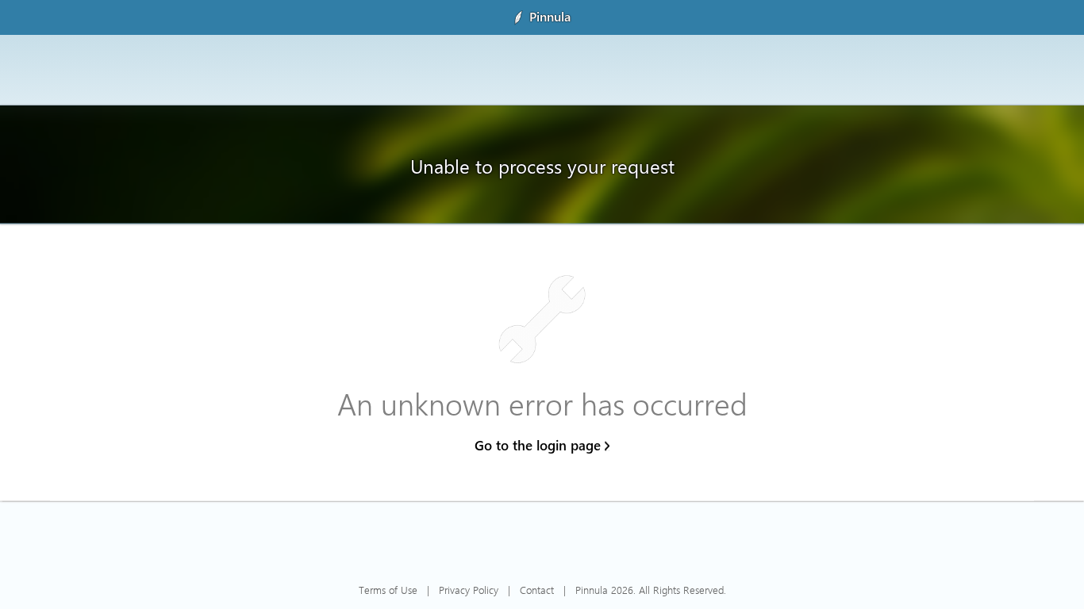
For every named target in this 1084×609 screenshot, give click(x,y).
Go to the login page (538, 445)
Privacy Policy (468, 589)
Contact (537, 589)
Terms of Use (388, 589)
